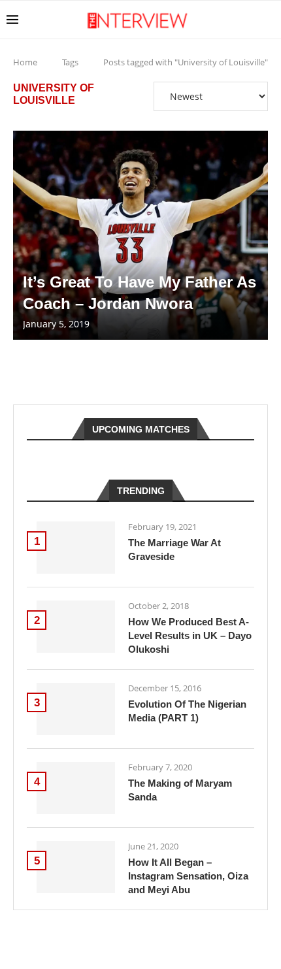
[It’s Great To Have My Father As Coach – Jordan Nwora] (140, 235)
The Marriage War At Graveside (174, 549)
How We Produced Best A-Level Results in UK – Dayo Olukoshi (190, 635)
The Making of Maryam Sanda (180, 790)
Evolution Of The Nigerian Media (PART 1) (187, 710)
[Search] (267, 20)
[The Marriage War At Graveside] (76, 547)
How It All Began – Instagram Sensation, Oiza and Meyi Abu (188, 876)
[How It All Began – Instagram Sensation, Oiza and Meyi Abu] (76, 867)
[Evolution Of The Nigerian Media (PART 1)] (76, 709)
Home (25, 62)
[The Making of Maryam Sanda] (76, 788)
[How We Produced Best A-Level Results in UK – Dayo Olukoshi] (76, 626)
